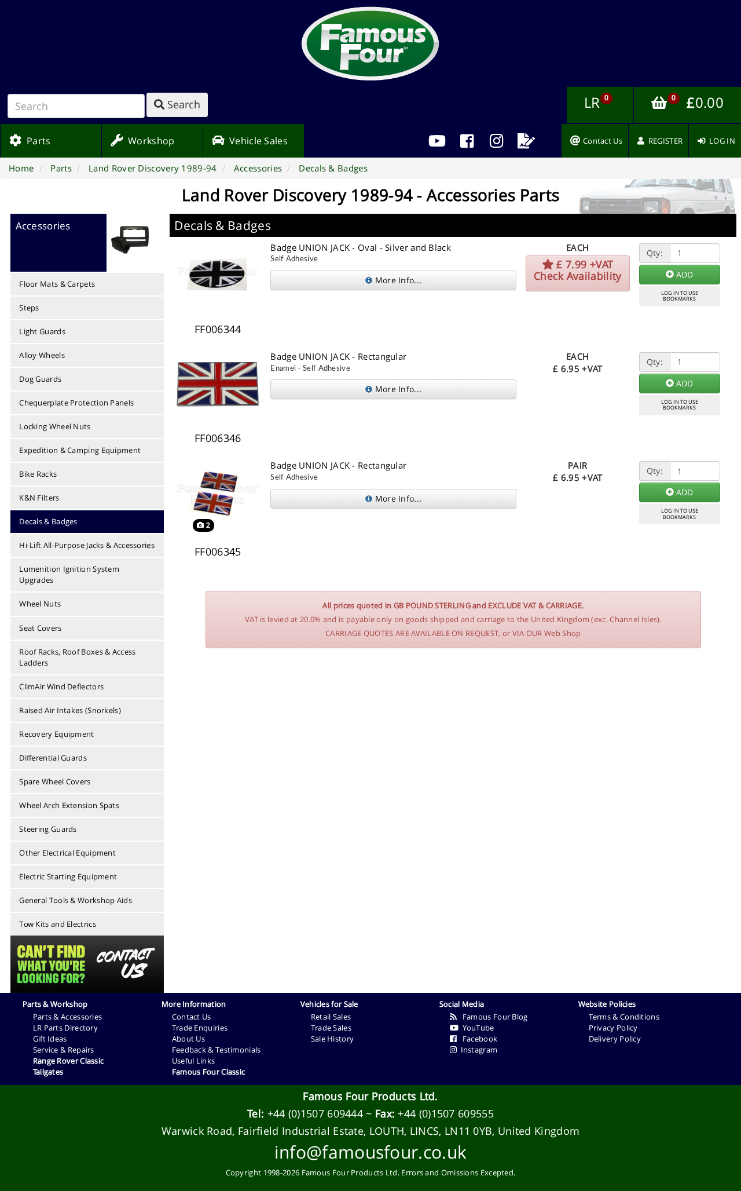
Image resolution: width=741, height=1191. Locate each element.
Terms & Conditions (624, 1016)
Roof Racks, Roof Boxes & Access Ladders (77, 657)
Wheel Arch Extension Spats (69, 805)
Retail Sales (331, 1016)
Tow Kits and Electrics (57, 924)
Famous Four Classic (208, 1071)
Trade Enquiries (200, 1027)
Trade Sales (331, 1027)
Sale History (332, 1038)
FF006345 (218, 551)
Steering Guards (48, 829)
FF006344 (218, 329)
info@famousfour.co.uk (370, 1152)
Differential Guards (53, 757)
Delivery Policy (615, 1038)
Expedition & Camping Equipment (80, 450)
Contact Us (191, 1016)
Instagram (477, 1049)
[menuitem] (467, 141)
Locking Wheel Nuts (54, 426)
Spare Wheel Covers (54, 781)
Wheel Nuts (40, 603)
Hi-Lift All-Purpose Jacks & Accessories (87, 545)
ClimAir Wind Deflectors (61, 686)
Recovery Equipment (56, 734)
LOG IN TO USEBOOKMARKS (679, 296)
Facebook (477, 1038)
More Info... (396, 280)
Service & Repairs (63, 1049)
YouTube (476, 1027)
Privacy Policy (613, 1027)
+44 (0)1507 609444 (315, 1113)
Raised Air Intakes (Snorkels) (70, 710)
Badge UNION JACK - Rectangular (338, 356)
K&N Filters (39, 497)
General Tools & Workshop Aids (75, 900)
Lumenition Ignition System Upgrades (69, 574)
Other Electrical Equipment (67, 852)
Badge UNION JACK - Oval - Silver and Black (360, 247)
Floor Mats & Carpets (57, 284)
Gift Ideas (50, 1038)
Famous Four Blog (492, 1016)
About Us (188, 1038)
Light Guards (42, 331)
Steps (29, 307)
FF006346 (218, 438)
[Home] (370, 43)
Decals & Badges (48, 521)
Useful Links (193, 1060)
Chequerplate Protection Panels (76, 402)
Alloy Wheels (42, 355)
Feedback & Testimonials (216, 1049)
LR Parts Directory (65, 1027)
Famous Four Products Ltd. (370, 1096)
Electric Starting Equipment (68, 876)
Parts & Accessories (67, 1016)
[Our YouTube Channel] (437, 141)
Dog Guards (40, 379)
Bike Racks (38, 474)
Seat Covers (40, 628)
